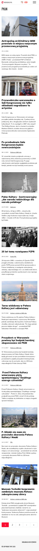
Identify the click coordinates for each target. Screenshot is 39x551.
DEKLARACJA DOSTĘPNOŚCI (29, 542)
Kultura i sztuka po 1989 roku (18, 313)
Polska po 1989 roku (15, 152)
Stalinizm (13, 207)
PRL (11, 113)
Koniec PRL (13, 256)
